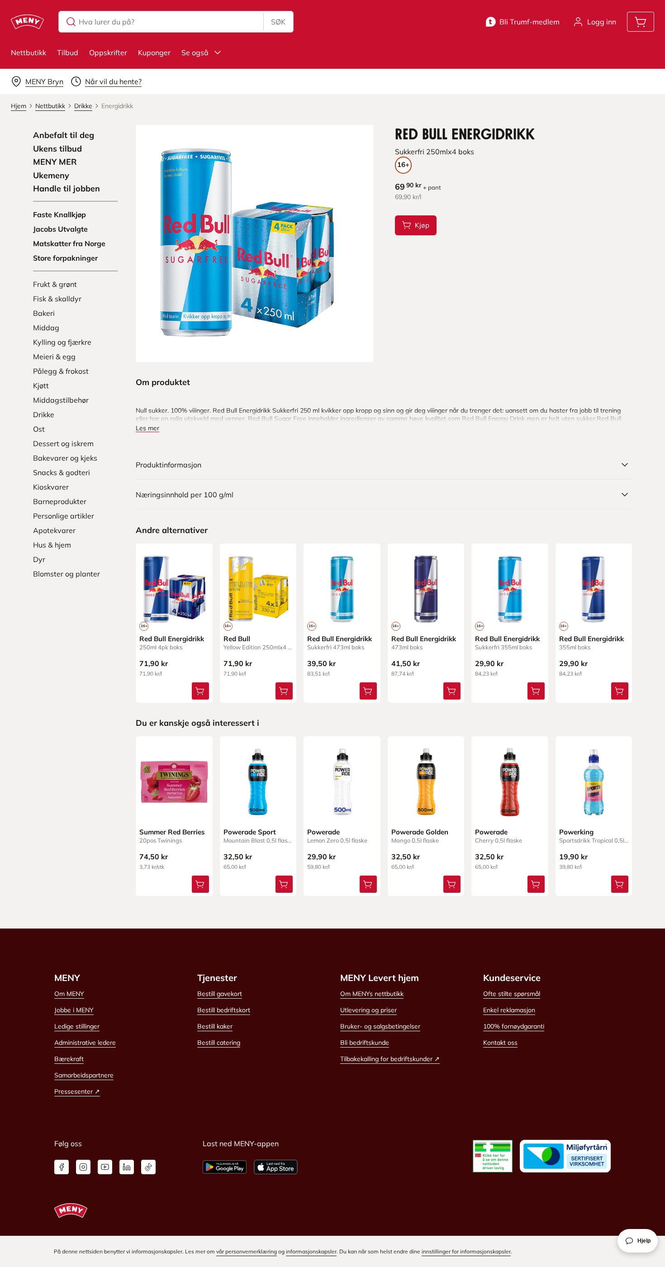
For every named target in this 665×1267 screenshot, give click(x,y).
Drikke (43, 414)
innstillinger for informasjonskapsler (466, 1251)
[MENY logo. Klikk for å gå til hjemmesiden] (27, 21)
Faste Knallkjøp (59, 214)
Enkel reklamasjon (509, 1010)
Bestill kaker (215, 1026)
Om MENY (69, 994)
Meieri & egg (54, 356)
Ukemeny (51, 176)
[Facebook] (61, 1167)
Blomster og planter (66, 573)
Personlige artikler (63, 515)
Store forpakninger (65, 257)
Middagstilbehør (61, 400)
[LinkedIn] (126, 1167)
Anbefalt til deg (63, 135)
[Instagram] (83, 1167)
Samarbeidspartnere (84, 1075)
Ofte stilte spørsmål (511, 994)
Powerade (323, 832)
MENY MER (55, 162)
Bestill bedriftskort (223, 1010)
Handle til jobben (66, 189)
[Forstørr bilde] (254, 243)
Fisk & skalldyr (57, 298)
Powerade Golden (419, 832)
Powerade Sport (249, 832)
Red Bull (236, 638)
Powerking (576, 832)
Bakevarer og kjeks (65, 457)
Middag (46, 327)
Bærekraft (69, 1059)
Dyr (39, 559)
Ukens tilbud (57, 149)
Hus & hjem (52, 544)
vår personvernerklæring (246, 1251)
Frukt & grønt (55, 284)
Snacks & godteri (61, 472)
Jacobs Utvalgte (60, 228)
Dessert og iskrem (63, 443)
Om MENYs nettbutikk (372, 994)
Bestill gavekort (219, 994)
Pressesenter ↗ (77, 1091)
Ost (39, 428)
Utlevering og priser (368, 1010)
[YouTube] (105, 1167)
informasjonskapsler (311, 1251)
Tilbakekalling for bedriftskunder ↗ (390, 1059)
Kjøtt (41, 385)
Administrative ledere (85, 1042)
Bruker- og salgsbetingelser (380, 1026)
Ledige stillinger (77, 1026)
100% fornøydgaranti (513, 1026)
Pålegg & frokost (61, 371)
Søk (278, 21)
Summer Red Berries (172, 832)
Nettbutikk (28, 52)
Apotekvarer (54, 530)
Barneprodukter (59, 501)
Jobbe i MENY (74, 1010)
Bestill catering (218, 1042)
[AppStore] (276, 1167)
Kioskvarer (51, 486)
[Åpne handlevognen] (640, 22)
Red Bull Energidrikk (171, 638)
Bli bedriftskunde (364, 1042)
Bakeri (44, 313)
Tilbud (67, 52)
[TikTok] (148, 1167)
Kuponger (154, 52)
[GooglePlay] (225, 1167)
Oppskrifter (108, 52)
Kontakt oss (500, 1042)
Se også (195, 52)
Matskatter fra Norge (69, 243)
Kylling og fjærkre (62, 342)
